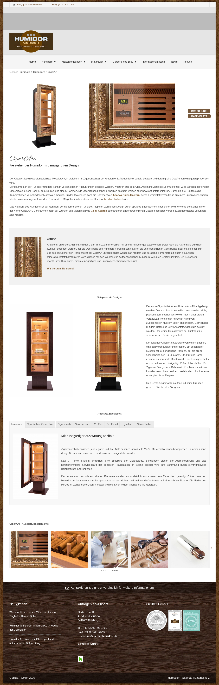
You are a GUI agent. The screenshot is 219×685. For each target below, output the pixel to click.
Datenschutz (202, 677)
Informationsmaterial (154, 61)
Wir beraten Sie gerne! (60, 268)
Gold (94, 210)
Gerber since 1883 (123, 61)
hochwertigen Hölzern (126, 194)
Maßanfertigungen (72, 61)
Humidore (47, 61)
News (174, 61)
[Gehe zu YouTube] (86, 654)
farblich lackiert (113, 199)
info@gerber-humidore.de (101, 636)
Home (32, 61)
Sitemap (187, 677)
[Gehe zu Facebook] (80, 654)
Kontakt (187, 61)
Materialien (97, 61)
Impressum (173, 677)
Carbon (102, 210)
